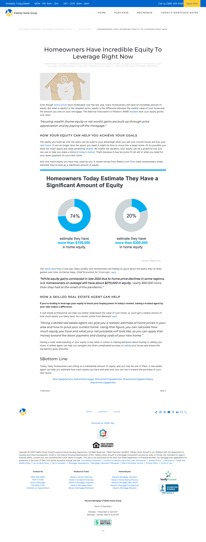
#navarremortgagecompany (138, 379)
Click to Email (38, 479)
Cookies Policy (155, 460)
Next (162, 391)
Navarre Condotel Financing (81, 480)
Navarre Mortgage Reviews (125, 488)
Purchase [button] (121, 12)
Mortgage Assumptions (79, 463)
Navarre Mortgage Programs (81, 482)
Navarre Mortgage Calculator (124, 477)
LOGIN (117, 412)
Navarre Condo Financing (81, 477)
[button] (103, 530)
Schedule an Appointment (37, 488)
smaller (89, 148)
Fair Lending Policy (41, 463)
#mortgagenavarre (63, 379)
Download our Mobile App (102, 423)
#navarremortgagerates (103, 382)
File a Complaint (59, 463)
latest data (50, 268)
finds (132, 161)
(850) (38, 477)
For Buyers (149, 64)
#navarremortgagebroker (108, 379)
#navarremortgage (84, 379)
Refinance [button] (145, 12)
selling (127, 345)
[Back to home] (21, 12)
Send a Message (38, 482)
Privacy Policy (152, 463)
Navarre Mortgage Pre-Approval (125, 485)
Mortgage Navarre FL (101, 66)
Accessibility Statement (91, 460)
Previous (46, 391)
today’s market (87, 152)
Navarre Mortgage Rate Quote (125, 482)
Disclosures (170, 460)
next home (45, 145)
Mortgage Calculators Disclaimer (105, 463)
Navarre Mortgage (146, 66)
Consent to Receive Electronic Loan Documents (125, 460)
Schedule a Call (38, 485)
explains (134, 111)
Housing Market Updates (73, 66)
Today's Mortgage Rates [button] (179, 12)
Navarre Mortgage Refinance (81, 488)
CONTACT (103, 412)
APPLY (89, 412)
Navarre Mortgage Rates (81, 485)
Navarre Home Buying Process (124, 480)
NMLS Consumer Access (132, 463)
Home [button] (102, 12)
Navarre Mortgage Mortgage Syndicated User (85, 64)
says (113, 272)
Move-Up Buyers (124, 66)
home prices (60, 104)
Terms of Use (167, 463)
